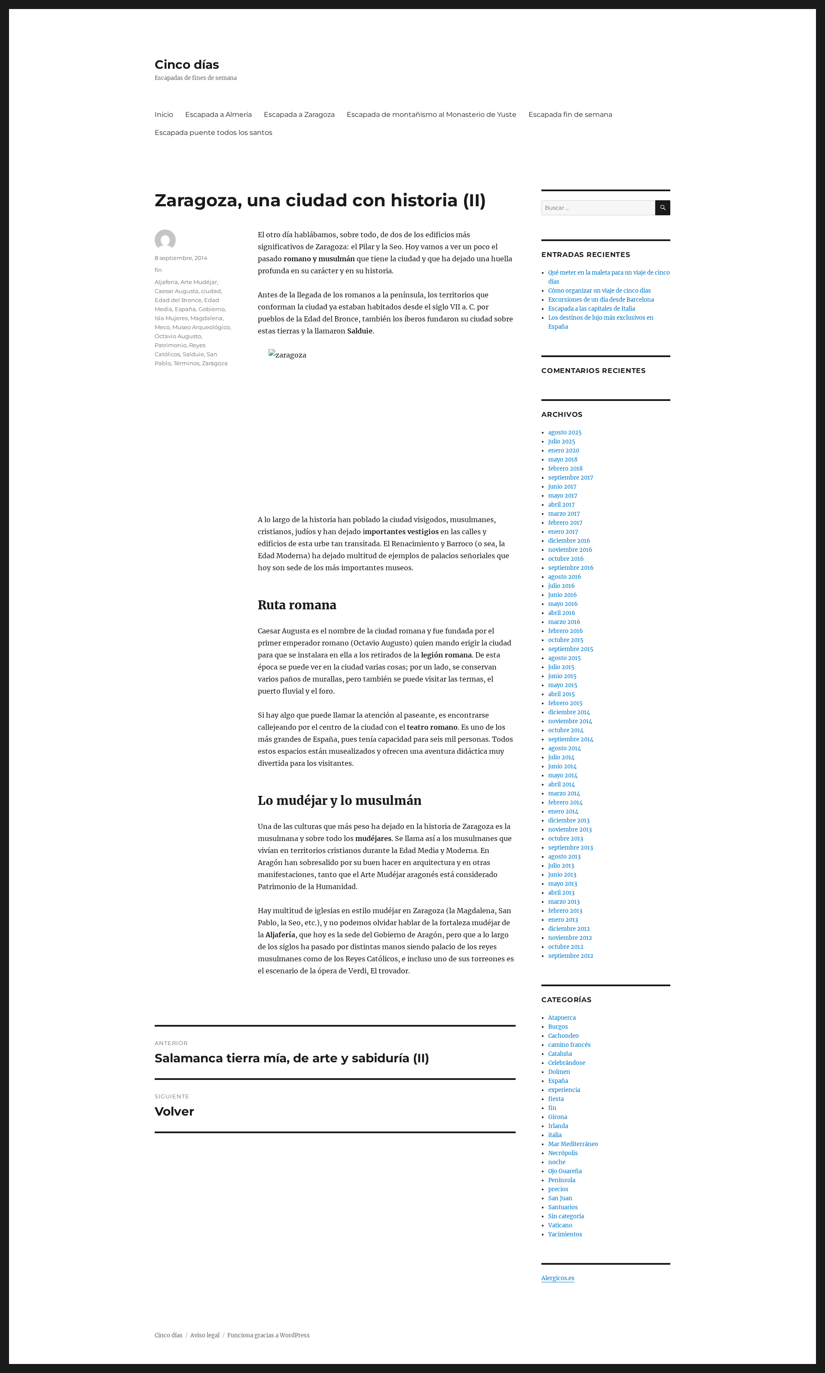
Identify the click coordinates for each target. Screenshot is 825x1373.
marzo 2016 (564, 622)
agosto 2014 (564, 748)
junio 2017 (562, 486)
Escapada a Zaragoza (299, 114)
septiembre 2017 (570, 477)
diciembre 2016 (569, 540)
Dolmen (559, 1072)
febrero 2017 (565, 522)
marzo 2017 (564, 513)
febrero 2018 (565, 468)
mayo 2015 (563, 685)
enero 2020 (563, 450)
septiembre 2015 (570, 649)
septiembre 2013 (570, 847)
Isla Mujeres (171, 318)
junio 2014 (562, 766)
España (185, 309)
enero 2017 (563, 531)
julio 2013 (561, 865)
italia (555, 1135)
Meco (162, 327)
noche (556, 1162)
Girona (557, 1117)
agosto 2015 (564, 658)
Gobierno (212, 309)
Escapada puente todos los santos (213, 132)
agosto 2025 (565, 432)
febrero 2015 (565, 703)
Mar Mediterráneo (573, 1144)
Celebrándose (566, 1063)
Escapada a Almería (218, 114)
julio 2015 (561, 667)
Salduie (193, 354)
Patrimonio (170, 345)
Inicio (164, 114)
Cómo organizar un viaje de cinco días (599, 290)
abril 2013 (561, 892)
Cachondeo (563, 1036)
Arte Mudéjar (198, 281)
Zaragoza (215, 363)
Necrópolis (563, 1153)
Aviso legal (205, 1335)
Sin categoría (566, 1216)
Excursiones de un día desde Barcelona (601, 299)
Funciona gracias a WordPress (268, 1335)
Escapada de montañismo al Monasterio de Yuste (431, 114)
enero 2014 (563, 811)
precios (558, 1189)
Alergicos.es (557, 1278)
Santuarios (563, 1207)
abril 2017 (561, 504)
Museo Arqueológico (201, 327)
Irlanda (558, 1126)
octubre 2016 (566, 559)
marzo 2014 (564, 793)
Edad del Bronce (178, 300)
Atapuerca (562, 1017)
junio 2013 (562, 874)
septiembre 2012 (570, 956)
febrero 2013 (565, 910)
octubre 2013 (565, 838)
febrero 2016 (565, 631)
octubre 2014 (566, 730)
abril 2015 (561, 694)
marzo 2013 (564, 901)
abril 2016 (561, 613)
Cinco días (187, 64)
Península (561, 1180)
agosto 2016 (564, 577)
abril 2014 (561, 784)
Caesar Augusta (177, 290)
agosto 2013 (564, 856)
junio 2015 (562, 676)
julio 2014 (561, 757)
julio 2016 (561, 586)
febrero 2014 (565, 802)
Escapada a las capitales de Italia (591, 308)
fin (158, 269)
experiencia (564, 1090)
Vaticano (560, 1225)
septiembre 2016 (571, 568)
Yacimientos (565, 1234)
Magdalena (206, 318)
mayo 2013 (562, 883)
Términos (186, 363)
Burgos (558, 1027)
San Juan (560, 1198)
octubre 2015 (566, 640)
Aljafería (166, 281)
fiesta (556, 1099)
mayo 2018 (563, 459)
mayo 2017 (563, 495)
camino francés (569, 1045)
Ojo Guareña (565, 1171)
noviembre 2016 (570, 549)
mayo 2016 (563, 604)
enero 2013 (563, 919)
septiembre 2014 (570, 739)
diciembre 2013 (569, 820)
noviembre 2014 (570, 721)
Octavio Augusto (178, 336)
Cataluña (560, 1054)
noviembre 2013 (570, 829)
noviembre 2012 (570, 938)
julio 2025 (561, 441)
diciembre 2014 (569, 712)
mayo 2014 (563, 775)
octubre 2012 (566, 947)
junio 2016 (562, 595)
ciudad (211, 290)
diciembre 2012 (569, 929)
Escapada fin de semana (570, 114)
